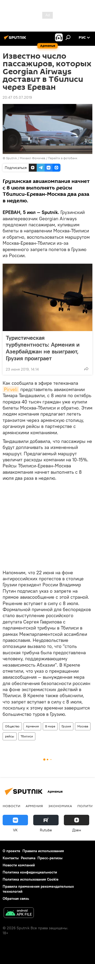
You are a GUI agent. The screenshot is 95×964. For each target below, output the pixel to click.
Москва (82, 726)
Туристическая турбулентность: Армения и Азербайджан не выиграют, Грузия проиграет (43, 348)
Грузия (66, 726)
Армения (32, 726)
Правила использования (43, 850)
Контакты (11, 858)
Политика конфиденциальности (30, 872)
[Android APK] (19, 913)
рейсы (9, 736)
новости (11, 805)
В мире (50, 726)
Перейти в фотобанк (62, 158)
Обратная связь (16, 898)
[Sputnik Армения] (16, 39)
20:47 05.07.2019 (17, 97)
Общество (12, 726)
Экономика (60, 805)
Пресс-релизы (50, 858)
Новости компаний (19, 865)
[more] (86, 368)
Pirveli (11, 389)
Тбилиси (27, 736)
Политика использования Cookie (31, 879)
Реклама (28, 858)
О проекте (11, 850)
